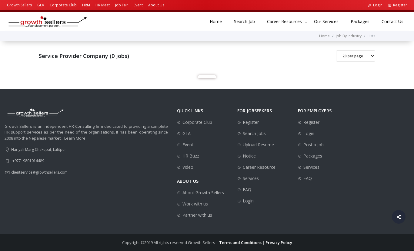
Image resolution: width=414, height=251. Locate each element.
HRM (86, 5)
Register (400, 5)
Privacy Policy (278, 242)
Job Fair (121, 5)
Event (138, 5)
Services (251, 178)
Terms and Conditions (240, 242)
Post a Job (313, 145)
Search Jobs (254, 133)
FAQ (247, 189)
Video (187, 167)
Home (219, 21)
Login (377, 5)
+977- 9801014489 (28, 160)
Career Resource (259, 167)
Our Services (329, 21)
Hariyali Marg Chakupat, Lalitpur (38, 149)
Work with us (195, 204)
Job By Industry (349, 36)
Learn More (74, 138)
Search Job (247, 21)
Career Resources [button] (284, 21)
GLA (40, 5)
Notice (249, 156)
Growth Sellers (19, 5)
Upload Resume (258, 145)
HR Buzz (190, 156)
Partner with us (197, 215)
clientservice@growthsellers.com (39, 172)
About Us (156, 5)
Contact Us (395, 21)
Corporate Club (63, 5)
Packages (363, 21)
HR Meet (102, 5)
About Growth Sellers (203, 192)
